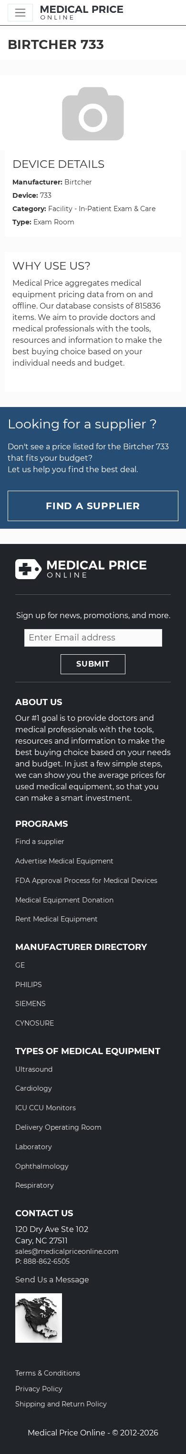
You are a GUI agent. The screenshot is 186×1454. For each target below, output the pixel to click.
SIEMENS (30, 1003)
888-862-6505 (46, 1262)
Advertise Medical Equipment (64, 861)
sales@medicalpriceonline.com (67, 1252)
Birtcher (78, 182)
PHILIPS (28, 984)
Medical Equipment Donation (64, 900)
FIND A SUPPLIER (93, 506)
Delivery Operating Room (58, 1127)
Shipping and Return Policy (61, 1404)
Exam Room (53, 222)
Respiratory (34, 1185)
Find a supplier (39, 841)
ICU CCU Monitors (45, 1108)
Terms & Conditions (47, 1373)
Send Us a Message (52, 1279)
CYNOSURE (34, 1023)
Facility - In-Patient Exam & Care (101, 208)
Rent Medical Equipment (56, 919)
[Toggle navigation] (20, 12)
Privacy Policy (38, 1389)
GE (20, 965)
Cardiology (33, 1088)
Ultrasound (33, 1069)
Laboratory (33, 1147)
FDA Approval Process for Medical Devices (86, 880)
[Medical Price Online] (82, 13)
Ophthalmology (42, 1166)
